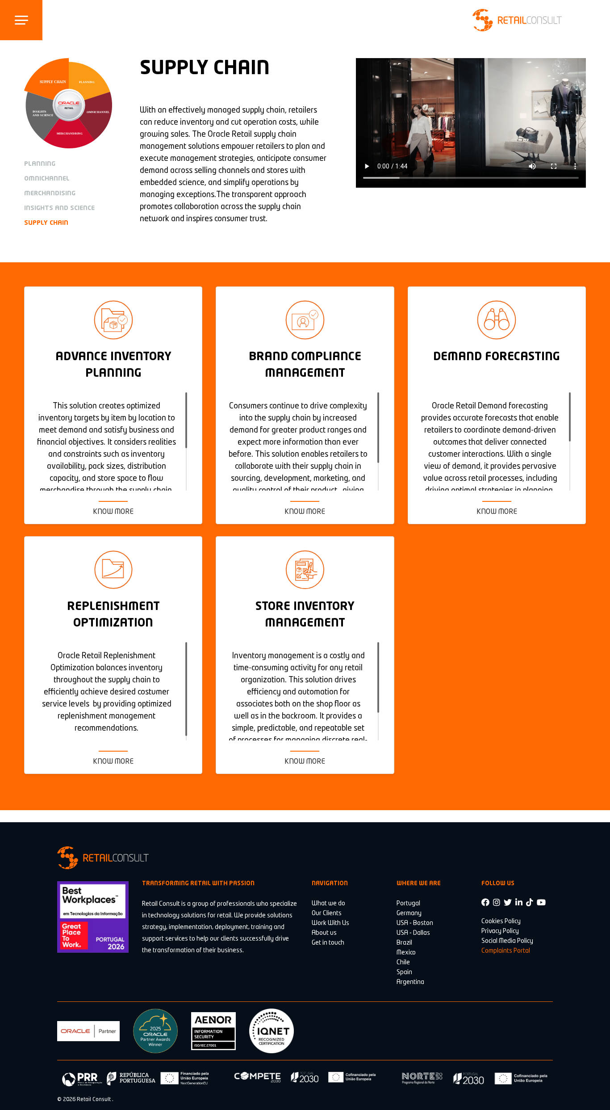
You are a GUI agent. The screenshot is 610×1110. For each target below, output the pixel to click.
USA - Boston (415, 923)
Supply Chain (46, 223)
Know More (113, 512)
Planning (39, 164)
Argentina (410, 982)
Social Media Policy (507, 941)
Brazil (404, 943)
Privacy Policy (500, 931)
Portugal (408, 903)
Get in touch (328, 943)
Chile (403, 962)
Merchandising (49, 193)
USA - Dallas (413, 933)
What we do (328, 903)
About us (324, 933)
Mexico (406, 953)
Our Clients (327, 913)
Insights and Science (59, 208)
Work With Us (330, 923)
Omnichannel (47, 179)
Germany (409, 913)
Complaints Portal (505, 951)
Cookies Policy (501, 921)
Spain (404, 972)
